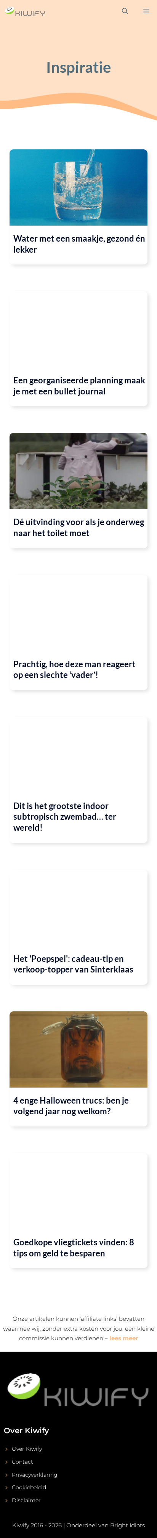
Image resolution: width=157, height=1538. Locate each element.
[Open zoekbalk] (125, 11)
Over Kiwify (27, 1448)
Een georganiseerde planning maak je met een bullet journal (79, 385)
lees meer (123, 1338)
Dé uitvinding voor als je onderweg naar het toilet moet (78, 527)
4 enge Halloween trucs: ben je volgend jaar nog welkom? (71, 1106)
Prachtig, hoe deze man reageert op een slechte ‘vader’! (74, 669)
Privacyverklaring (35, 1474)
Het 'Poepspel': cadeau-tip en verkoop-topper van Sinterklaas (73, 964)
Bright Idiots (127, 1525)
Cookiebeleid (29, 1487)
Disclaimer (26, 1500)
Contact (22, 1461)
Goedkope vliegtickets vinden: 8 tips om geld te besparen (73, 1247)
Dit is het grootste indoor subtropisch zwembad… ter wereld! (64, 817)
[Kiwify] (25, 11)
